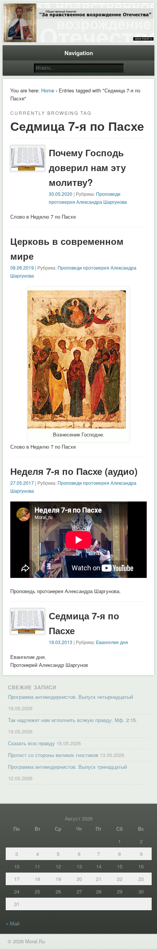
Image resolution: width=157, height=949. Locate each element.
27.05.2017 (22, 482)
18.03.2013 (60, 642)
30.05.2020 (60, 193)
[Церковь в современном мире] (76, 426)
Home (47, 90)
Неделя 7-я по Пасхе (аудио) (74, 471)
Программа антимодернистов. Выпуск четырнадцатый (70, 696)
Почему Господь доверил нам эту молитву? (87, 167)
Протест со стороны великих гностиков (53, 755)
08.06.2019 (22, 267)
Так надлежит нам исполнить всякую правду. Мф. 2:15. (72, 720)
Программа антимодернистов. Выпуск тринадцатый (67, 766)
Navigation (78, 53)
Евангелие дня (112, 642)
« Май (12, 923)
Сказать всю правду (31, 743)
